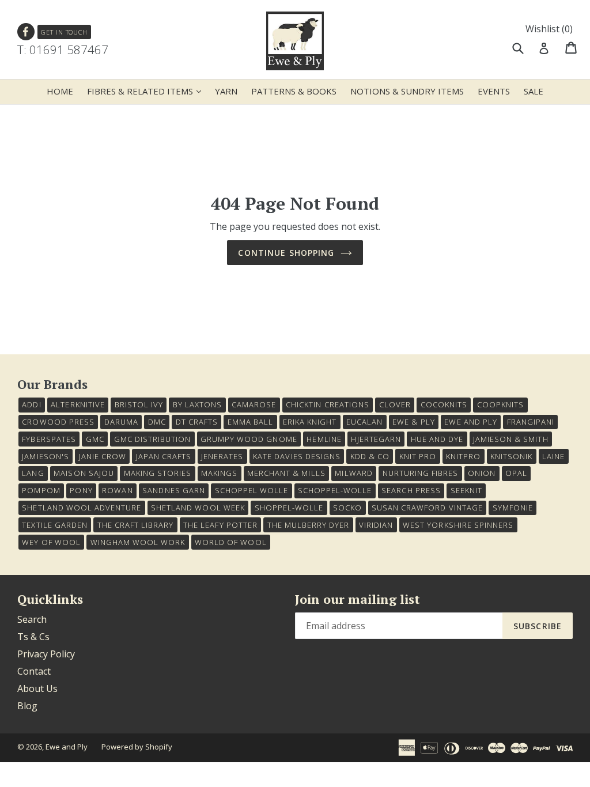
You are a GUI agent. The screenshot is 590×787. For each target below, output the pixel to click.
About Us (37, 688)
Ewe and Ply (67, 746)
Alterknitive (77, 404)
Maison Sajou (84, 473)
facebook (26, 32)
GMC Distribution (152, 439)
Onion (482, 473)
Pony (81, 490)
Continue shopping (286, 252)
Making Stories (158, 473)
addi (31, 404)
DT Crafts (197, 422)
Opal (516, 473)
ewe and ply (470, 422)
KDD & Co (369, 456)
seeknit (466, 490)
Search (32, 619)
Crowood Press (58, 422)
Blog (27, 705)
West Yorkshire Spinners (458, 525)
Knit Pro (417, 456)
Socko (347, 507)
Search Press (410, 490)
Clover (395, 404)
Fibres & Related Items (147, 91)
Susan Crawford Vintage (427, 507)
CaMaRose (254, 404)
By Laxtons (197, 404)
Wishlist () (549, 28)
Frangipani (530, 422)
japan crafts (163, 456)
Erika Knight (309, 422)
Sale (533, 91)
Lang (33, 473)
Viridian (376, 525)
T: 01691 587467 (62, 49)
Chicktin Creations (327, 404)
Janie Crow (102, 456)
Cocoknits (444, 404)
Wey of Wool (51, 542)
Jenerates (222, 456)
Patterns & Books (293, 91)
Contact (34, 671)
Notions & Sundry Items (407, 91)
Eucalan (364, 422)
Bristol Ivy (139, 404)
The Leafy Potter (220, 525)
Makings (219, 473)
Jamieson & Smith (511, 439)
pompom (41, 490)
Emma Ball (250, 422)
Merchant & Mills (286, 473)
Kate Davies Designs (297, 456)
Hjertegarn (375, 439)
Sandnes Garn (173, 490)
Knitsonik (511, 456)
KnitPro (463, 456)
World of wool (231, 542)
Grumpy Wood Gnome (249, 439)
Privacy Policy (46, 654)
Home (60, 91)
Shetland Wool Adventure (81, 507)
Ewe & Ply (413, 422)
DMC (157, 422)
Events (494, 91)
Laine (553, 456)
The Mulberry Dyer (308, 525)
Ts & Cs (33, 636)
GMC (95, 439)
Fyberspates (48, 439)
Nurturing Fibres (421, 473)
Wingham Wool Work (138, 542)
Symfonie (513, 507)
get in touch (64, 32)
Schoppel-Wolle (335, 490)
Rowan (117, 490)
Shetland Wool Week (198, 507)
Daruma (121, 422)
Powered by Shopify (136, 746)
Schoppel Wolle (252, 490)
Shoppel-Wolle (289, 507)
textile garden (55, 525)
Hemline (324, 439)
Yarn (226, 91)
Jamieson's (45, 456)
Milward (353, 473)
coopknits (500, 404)
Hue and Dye (437, 439)
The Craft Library (135, 525)
